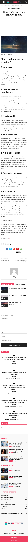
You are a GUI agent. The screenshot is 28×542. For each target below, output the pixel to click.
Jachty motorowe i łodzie (15, 8)
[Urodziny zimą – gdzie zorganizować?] (4, 485)
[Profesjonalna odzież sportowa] (4, 470)
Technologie (4, 495)
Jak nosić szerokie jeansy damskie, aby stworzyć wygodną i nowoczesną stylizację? (14, 359)
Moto (9, 8)
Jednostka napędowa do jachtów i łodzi (12, 513)
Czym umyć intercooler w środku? (21, 261)
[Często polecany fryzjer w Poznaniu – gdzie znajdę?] (4, 451)
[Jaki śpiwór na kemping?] (4, 477)
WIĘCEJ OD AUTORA (20, 284)
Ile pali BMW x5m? (5, 260)
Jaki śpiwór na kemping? (15, 476)
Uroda (14, 376)
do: (9, 238)
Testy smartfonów (6, 499)
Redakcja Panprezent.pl (10, 365)
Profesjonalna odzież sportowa (17, 469)
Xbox (2, 511)
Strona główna (4, 5)
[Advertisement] (14, 27)
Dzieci (14, 417)
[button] (26, 2)
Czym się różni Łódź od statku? (18, 288)
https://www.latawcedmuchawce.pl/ (9, 240)
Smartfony (4, 502)
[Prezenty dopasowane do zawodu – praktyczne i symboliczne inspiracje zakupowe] (4, 458)
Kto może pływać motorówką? (17, 295)
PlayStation (4, 506)
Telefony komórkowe (7, 497)
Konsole (3, 508)
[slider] (5, 244)
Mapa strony (14, 537)
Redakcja (8, 18)
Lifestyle (11, 477)
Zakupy (14, 391)
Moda (14, 363)
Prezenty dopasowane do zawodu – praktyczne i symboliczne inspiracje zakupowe (14, 387)
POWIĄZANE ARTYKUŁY (7, 284)
